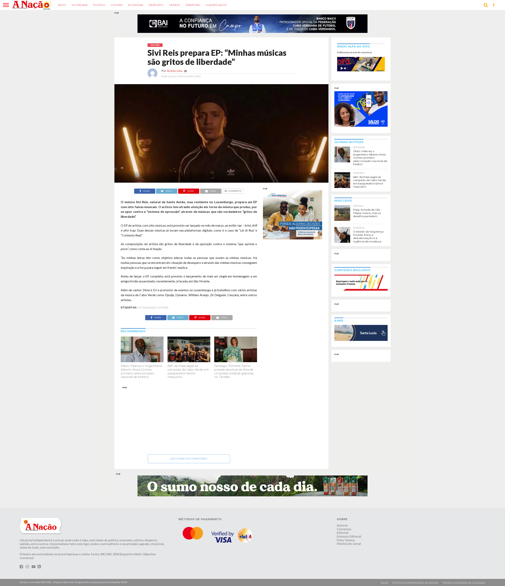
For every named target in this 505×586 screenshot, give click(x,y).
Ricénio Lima (174, 73)
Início (62, 5)
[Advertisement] (189, 421)
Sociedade (80, 5)
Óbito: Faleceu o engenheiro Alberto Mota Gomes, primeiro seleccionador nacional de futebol (141, 373)
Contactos (344, 531)
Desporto (156, 5)
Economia (135, 5)
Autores (342, 527)
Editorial (342, 535)
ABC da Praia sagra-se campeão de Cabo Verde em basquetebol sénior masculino (188, 373)
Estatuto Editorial (349, 538)
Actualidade (147, 309)
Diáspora (193, 5)
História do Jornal (349, 546)
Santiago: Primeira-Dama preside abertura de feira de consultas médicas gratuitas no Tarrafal (233, 373)
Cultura (116, 5)
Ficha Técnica (346, 542)
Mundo (174, 5)
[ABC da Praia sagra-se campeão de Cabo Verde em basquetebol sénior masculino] (188, 363)
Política (99, 5)
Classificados (216, 5)
